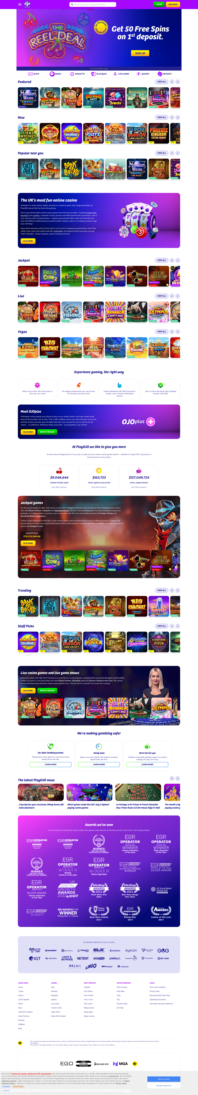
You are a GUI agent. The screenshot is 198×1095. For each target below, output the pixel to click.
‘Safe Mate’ (58, 231)
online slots (91, 212)
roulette (36, 215)
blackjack (25, 215)
